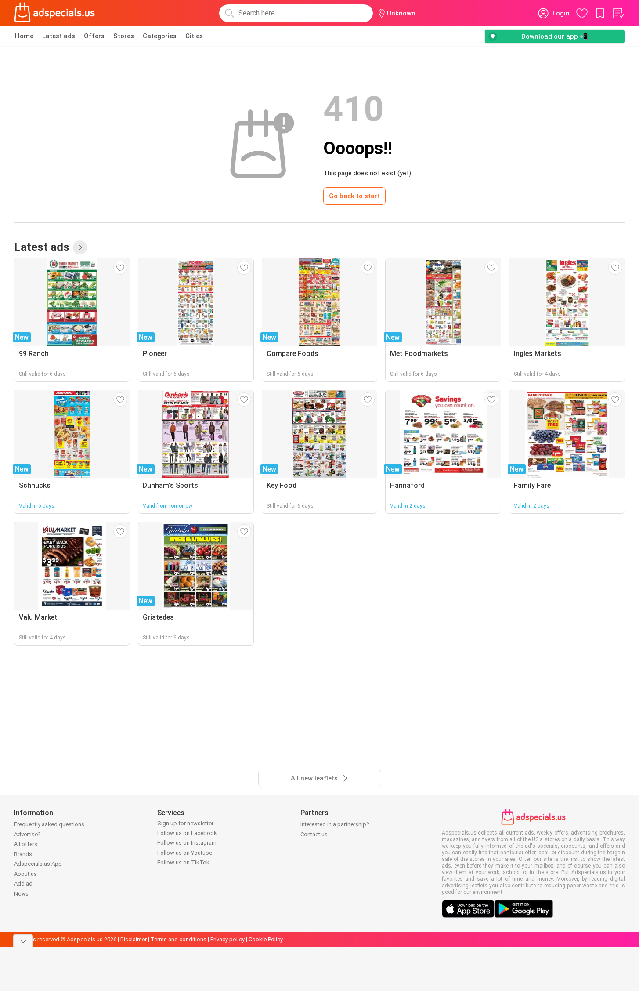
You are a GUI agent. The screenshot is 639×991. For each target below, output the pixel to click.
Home (24, 36)
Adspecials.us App (38, 863)
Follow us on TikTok (183, 862)
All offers (25, 844)
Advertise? (27, 834)
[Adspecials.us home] (54, 13)
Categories (160, 36)
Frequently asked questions (49, 824)
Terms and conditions (178, 939)
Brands (23, 854)
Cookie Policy (266, 939)
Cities (194, 36)
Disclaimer (133, 939)
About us (25, 874)
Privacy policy (227, 939)
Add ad (23, 883)
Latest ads (58, 36)
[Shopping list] (618, 13)
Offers (94, 36)
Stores (123, 36)
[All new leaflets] (80, 247)
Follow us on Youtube (184, 852)
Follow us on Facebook (187, 833)
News (21, 893)
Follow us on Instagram (187, 842)
